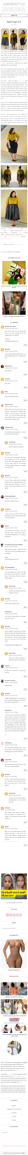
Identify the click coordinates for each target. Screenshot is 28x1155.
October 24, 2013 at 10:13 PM (11, 628)
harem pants (21, 81)
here (21, 1082)
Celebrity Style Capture (14, 1109)
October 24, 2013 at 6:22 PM (11, 601)
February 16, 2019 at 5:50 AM (11, 828)
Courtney (7, 379)
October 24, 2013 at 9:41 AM (11, 381)
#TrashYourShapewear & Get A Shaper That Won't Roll (14, 1035)
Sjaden (7, 826)
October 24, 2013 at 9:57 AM (11, 393)
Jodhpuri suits (21, 702)
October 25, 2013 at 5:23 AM (11, 695)
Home (4, 1146)
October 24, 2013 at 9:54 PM (11, 613)
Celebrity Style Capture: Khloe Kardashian (14, 1015)
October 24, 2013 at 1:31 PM (11, 511)
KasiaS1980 (8, 759)
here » (2, 1094)
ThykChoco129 (9, 427)
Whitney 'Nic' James (10, 326)
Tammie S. (8, 509)
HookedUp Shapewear (19, 244)
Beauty (14, 1105)
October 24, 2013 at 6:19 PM (15, 588)
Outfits (14, 1116)
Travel (14, 1120)
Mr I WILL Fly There (10, 680)
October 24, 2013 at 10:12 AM (11, 429)
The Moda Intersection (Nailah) (13, 544)
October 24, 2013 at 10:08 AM (11, 406)
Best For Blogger (21, 1153)
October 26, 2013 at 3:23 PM (11, 745)
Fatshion (14, 1113)
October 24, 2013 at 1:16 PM (11, 498)
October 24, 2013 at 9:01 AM (11, 328)
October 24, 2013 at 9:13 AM (11, 351)
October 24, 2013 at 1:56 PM (11, 528)
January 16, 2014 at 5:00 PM (15, 795)
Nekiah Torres (9, 404)
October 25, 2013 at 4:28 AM (11, 682)
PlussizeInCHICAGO (10, 496)
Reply (25, 345)
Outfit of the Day (13, 252)
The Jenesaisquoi (9, 567)
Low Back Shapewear (14, 970)
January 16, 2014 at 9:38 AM (11, 776)
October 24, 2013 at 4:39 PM (11, 546)
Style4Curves (8, 366)
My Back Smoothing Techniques (15, 997)
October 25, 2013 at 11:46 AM (11, 712)
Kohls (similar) (16, 228)
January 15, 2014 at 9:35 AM (11, 761)
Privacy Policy (22, 1146)
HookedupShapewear (5, 238)
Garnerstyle (14, 4)
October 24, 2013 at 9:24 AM (11, 368)
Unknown (7, 349)
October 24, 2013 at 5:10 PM (11, 569)
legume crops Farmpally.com (12, 841)
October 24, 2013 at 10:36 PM (15, 655)
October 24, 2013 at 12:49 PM (11, 477)
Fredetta (7, 666)
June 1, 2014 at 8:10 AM (10, 810)
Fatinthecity (8, 743)
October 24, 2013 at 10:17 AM (15, 444)
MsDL (6, 391)
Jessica (7, 526)
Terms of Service (12, 1146)
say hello (10, 1074)
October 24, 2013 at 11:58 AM (11, 455)
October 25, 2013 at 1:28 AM (11, 667)
